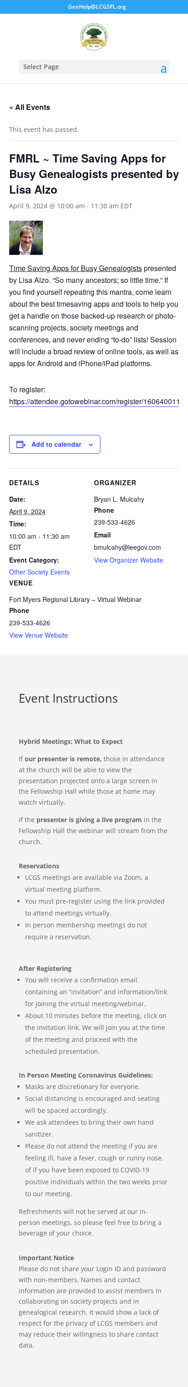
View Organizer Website (128, 559)
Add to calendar (56, 444)
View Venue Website (38, 634)
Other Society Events (39, 571)
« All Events (29, 107)
